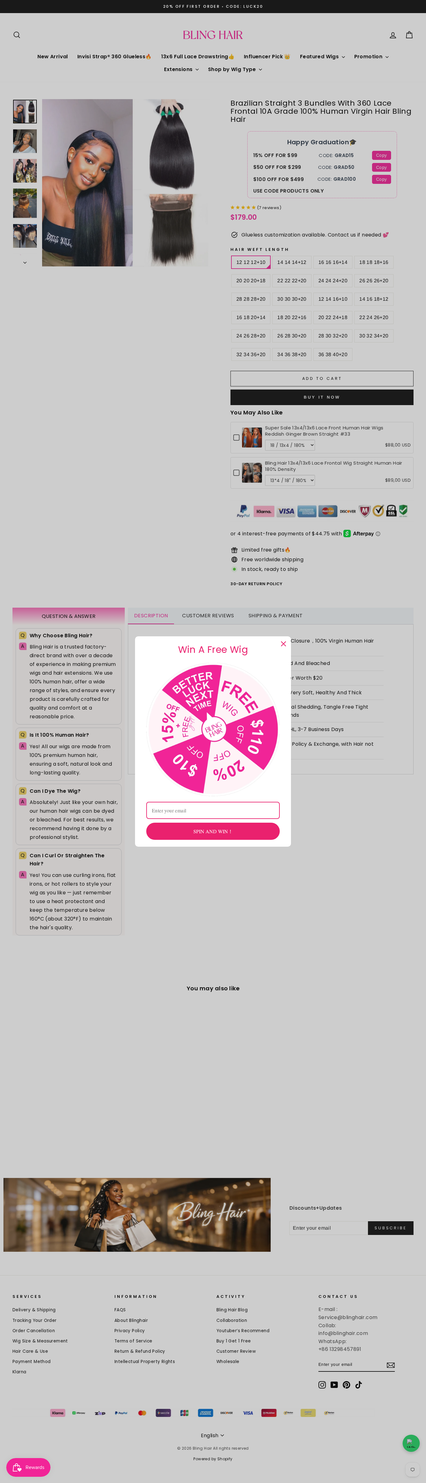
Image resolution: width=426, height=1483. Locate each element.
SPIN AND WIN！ (213, 831)
